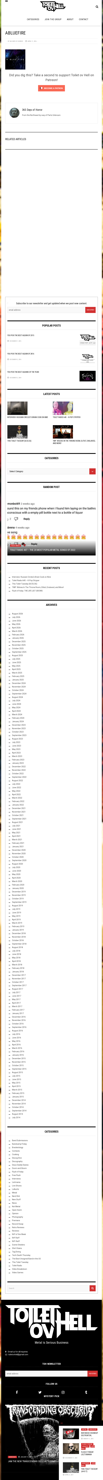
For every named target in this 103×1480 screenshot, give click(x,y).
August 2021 (17, 822)
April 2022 (16, 794)
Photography (17, 1217)
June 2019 (16, 913)
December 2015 (19, 1058)
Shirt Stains (17, 1248)
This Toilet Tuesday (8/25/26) (19, 441)
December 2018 (19, 933)
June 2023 (16, 746)
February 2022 (18, 801)
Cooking (15, 1154)
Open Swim (17, 1210)
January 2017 (18, 1013)
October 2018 (18, 940)
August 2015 (17, 1072)
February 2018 (18, 968)
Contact (83, 19)
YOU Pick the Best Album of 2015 (20, 335)
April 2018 (16, 961)
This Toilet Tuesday (20, 1262)
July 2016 (16, 1034)
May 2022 (16, 791)
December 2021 (19, 808)
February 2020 (18, 885)
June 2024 (16, 704)
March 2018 (17, 965)
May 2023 (16, 749)
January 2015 (18, 1097)
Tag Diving (16, 1252)
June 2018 (16, 954)
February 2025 (18, 676)
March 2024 (17, 714)
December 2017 (19, 975)
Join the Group (53, 19)
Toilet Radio (15, 545)
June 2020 (16, 871)
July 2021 (16, 826)
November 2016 (19, 1020)
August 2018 (17, 947)
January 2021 (18, 846)
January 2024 (18, 721)
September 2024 (19, 694)
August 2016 (17, 1031)
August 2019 (17, 906)
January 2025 (18, 680)
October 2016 (18, 1024)
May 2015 (16, 1083)
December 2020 (19, 850)
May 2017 (16, 999)
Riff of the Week (19, 1234)
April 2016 (16, 1045)
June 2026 (16, 621)
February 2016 (18, 1051)
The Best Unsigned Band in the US (26, 1259)
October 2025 (18, 648)
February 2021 (18, 843)
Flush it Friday (87, 1444)
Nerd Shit (16, 1196)
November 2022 (19, 770)
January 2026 (18, 638)
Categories (33, 19)
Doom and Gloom (19, 1168)
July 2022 (16, 784)
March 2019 (17, 923)
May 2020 (16, 874)
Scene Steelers (18, 1245)
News (14, 1203)
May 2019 (16, 916)
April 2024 (16, 711)
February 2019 (18, 926)
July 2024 (16, 700)
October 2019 (18, 899)
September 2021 (19, 819)
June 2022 (16, 787)
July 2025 (16, 659)
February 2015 (18, 1093)
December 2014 (19, 1100)
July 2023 (16, 742)
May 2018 (16, 958)
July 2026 (16, 617)
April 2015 (16, 1086)
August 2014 (17, 1114)
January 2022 (18, 805)
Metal (84, 1429)
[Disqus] (51, 187)
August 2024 (17, 697)
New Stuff (92, 1429)
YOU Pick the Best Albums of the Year (23, 372)
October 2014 (18, 1107)
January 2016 (18, 1055)
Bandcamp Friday (19, 1144)
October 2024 (18, 690)
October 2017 (18, 982)
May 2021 (16, 833)
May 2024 (16, 707)
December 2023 (19, 725)
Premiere (16, 1220)
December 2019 (19, 892)
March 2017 (17, 1006)
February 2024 (18, 718)
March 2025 (17, 673)
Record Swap (17, 1224)
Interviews (16, 1179)
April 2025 (16, 669)
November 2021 (19, 812)
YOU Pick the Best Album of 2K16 (20, 354)
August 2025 (17, 655)
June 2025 (16, 662)
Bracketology (17, 1147)
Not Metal (16, 1206)
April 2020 (16, 878)
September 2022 (19, 777)
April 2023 (16, 753)
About (70, 19)
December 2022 (19, 766)
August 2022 (17, 780)
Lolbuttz (85, 1446)
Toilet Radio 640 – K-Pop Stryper (66, 417)
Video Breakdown (19, 1269)
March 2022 (17, 798)
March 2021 (17, 840)
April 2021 (16, 836)
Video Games (17, 1272)
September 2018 (19, 944)
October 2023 (18, 732)
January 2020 (18, 888)
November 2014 (19, 1104)
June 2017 (16, 996)
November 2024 (19, 687)
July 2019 (16, 909)
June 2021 (16, 829)
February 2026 (18, 635)
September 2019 (19, 902)
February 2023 (18, 760)
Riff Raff (16, 1238)
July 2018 (16, 951)
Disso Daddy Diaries (20, 1165)
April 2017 (16, 1003)
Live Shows (17, 1186)
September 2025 (19, 652)
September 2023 (19, 735)
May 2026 (16, 624)
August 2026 (17, 614)
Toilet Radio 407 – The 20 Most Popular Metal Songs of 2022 (42, 549)
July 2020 (16, 867)
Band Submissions (20, 1140)
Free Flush (16, 1175)
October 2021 (18, 815)
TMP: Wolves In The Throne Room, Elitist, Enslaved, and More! (38, 587)
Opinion (15, 1213)
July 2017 (16, 992)
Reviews (15, 1231)
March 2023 (17, 756)
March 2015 (17, 1090)
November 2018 (19, 937)
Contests (16, 1151)
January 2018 (18, 972)
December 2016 (19, 1017)
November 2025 (19, 645)
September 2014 (19, 1111)
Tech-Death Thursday (21, 1255)
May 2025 (16, 666)
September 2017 (19, 985)
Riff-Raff (16, 1241)
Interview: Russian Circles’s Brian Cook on (27, 417)
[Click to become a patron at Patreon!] (51, 88)
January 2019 (18, 930)
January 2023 (18, 763)
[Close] (61, 1423)
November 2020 (19, 853)
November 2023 (19, 728)
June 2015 (16, 1079)
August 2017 (17, 989)
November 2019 (19, 895)
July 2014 (16, 1117)
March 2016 (17, 1048)
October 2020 (18, 857)
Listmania (16, 1182)
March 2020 (17, 881)
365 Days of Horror (16, 41)
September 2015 (19, 1069)
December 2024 (19, 683)
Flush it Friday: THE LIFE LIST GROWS (27, 591)
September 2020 (19, 860)
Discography (17, 1161)
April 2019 (16, 919)
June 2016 (16, 1038)
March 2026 (17, 631)
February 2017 (18, 1010)
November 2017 (19, 979)
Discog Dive (17, 1158)
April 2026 (16, 628)
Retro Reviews (18, 1227)
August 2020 (17, 864)
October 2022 (18, 773)
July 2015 (16, 1076)
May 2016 (16, 1041)
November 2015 (19, 1062)
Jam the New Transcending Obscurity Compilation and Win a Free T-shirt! (48, 1461)
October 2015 (18, 1065)
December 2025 (19, 641)
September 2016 (19, 1027)
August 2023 (17, 739)
